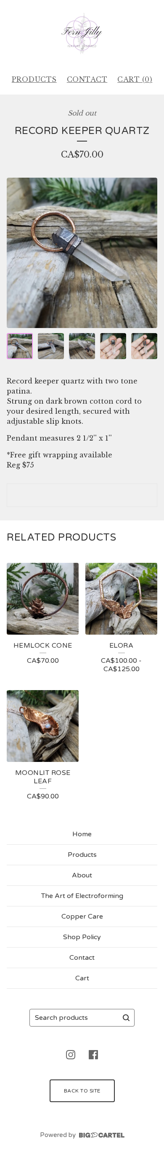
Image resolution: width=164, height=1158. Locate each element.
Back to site (82, 1091)
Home (82, 834)
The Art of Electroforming (82, 896)
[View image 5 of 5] (144, 346)
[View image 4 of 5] (113, 346)
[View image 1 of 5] (20, 346)
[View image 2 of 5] (51, 346)
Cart (82, 978)
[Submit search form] (126, 1018)
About (82, 875)
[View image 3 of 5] (82, 346)
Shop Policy (82, 937)
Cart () (134, 79)
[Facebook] (93, 1055)
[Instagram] (70, 1055)
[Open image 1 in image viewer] (82, 253)
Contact (87, 79)
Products (34, 79)
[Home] (82, 34)
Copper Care (82, 916)
